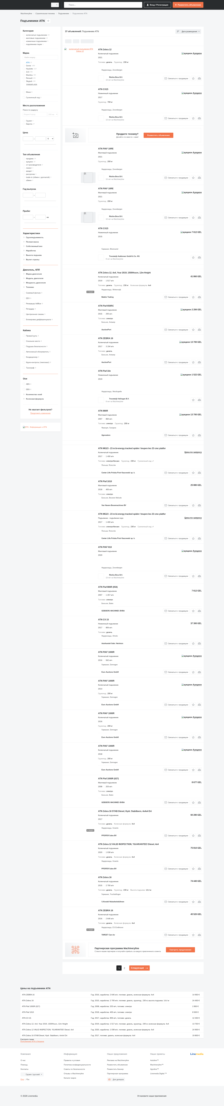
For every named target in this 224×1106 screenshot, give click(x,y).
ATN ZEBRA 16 (105, 338)
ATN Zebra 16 (104, 877)
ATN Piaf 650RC (106, 306)
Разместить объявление (158, 135)
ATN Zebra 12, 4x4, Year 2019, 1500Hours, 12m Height (124, 273)
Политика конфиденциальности (77, 1065)
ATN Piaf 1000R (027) (108, 778)
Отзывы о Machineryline (74, 1073)
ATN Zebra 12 (104, 49)
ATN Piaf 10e (104, 371)
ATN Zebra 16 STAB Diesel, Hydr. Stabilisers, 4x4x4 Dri (125, 811)
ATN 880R (103, 411)
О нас (23, 1060)
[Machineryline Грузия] (34, 5)
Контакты (24, 1069)
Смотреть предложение (180, 950)
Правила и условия (72, 1060)
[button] (193, 78)
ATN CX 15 (103, 620)
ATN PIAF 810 (105, 547)
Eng (22, 1079)
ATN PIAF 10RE (106, 149)
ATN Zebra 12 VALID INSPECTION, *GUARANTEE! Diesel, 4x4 (128, 844)
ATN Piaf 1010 (105, 481)
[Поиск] (66, 4)
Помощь (24, 1065)
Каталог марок (70, 1078)
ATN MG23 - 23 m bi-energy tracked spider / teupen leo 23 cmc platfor (132, 448)
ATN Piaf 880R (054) (108, 587)
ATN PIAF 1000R (106, 652)
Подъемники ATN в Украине (32, 1041)
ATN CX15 (103, 89)
